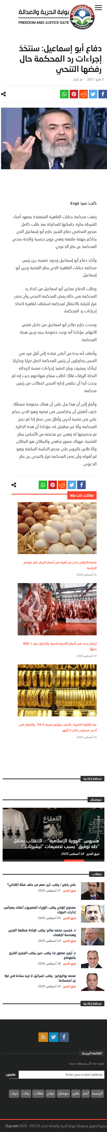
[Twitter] (53, 1037)
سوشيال (63, 1093)
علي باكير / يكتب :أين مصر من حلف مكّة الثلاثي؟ (41, 885)
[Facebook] (64, 1037)
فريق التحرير (92, 853)
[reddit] (83, 94)
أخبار (75, 79)
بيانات (26, 1093)
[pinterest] (74, 94)
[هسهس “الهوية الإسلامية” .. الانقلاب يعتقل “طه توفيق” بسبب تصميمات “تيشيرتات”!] (53, 833)
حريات (14, 1093)
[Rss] (43, 1037)
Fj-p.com (12, 1126)
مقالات (38, 1093)
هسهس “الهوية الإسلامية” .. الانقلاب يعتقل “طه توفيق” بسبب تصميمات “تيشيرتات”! (56, 843)
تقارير (75, 1093)
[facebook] (102, 94)
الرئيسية (97, 1093)
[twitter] (93, 94)
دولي (50, 1093)
